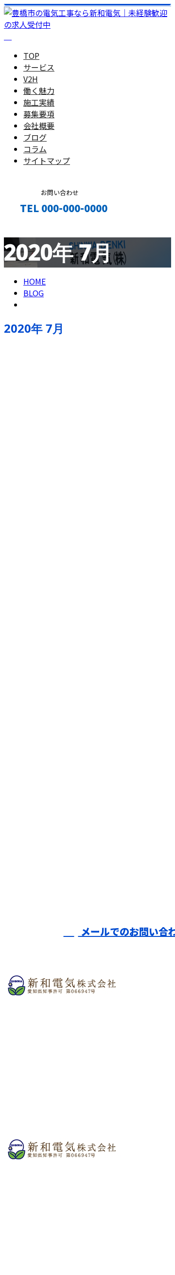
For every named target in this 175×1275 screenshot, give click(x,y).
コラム (35, 149)
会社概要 (38, 125)
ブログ (35, 137)
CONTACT (38, 229)
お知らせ (58, 774)
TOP (31, 55)
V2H (30, 79)
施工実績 (38, 102)
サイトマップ (46, 160)
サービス (38, 67)
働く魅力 (38, 90)
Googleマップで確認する (51, 1199)
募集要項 (38, 114)
